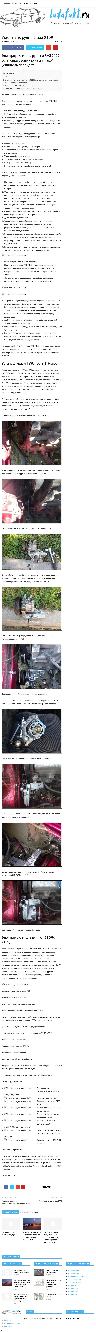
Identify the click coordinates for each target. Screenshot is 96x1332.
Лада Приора (74, 1279)
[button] (91, 3)
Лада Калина (74, 1282)
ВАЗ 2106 (72, 1294)
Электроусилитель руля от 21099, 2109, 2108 (23, 88)
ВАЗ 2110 (74, 1270)
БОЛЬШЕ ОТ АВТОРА (29, 1212)
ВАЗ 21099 (73, 1288)
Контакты (34, 3)
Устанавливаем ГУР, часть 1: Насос (19, 85)
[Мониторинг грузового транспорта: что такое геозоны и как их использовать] (32, 1224)
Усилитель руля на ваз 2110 (50, 1201)
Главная (6, 3)
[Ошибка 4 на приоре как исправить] (39, 1272)
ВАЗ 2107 (73, 1285)
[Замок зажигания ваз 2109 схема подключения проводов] (39, 1282)
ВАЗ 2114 (73, 1273)
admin (6, 41)
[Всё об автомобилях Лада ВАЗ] (48, 17)
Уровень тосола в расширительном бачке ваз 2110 (16, 1202)
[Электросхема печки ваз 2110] (39, 1296)
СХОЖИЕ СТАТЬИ (10, 1212)
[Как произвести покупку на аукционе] (11, 1224)
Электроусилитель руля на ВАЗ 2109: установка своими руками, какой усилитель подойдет (31, 81)
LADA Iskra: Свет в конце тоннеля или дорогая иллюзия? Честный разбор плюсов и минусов (51, 1237)
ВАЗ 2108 (73, 1291)
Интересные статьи (20, 3)
